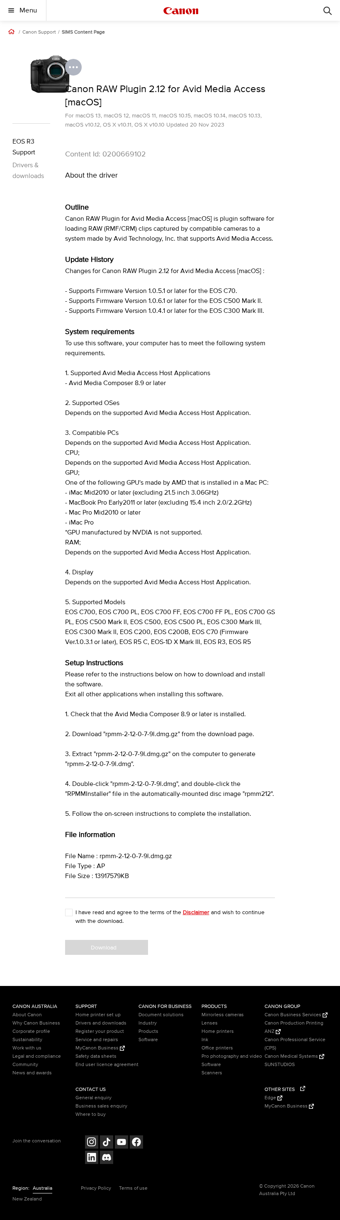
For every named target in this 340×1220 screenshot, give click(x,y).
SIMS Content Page (83, 32)
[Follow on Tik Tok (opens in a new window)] (106, 1143)
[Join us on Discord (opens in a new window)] (106, 1158)
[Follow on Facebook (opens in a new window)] (136, 1143)
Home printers (218, 1031)
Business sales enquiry (101, 1106)
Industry (147, 1023)
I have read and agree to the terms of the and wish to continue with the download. (170, 917)
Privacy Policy (96, 1188)
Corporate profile (31, 1031)
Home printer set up (98, 1015)
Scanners (212, 1073)
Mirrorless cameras (223, 1015)
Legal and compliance (36, 1056)
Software (148, 1040)
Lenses (210, 1023)
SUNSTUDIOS (280, 1064)
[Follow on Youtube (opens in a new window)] (121, 1143)
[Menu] (327, 10)
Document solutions (161, 1015)
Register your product (99, 1031)
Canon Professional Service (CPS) (295, 1044)
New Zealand (27, 1199)
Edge (271, 1098)
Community (25, 1064)
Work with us (26, 1048)
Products (148, 1031)
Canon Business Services (294, 1015)
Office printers (217, 1048)
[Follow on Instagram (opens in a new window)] (91, 1143)
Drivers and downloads (100, 1023)
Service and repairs (96, 1040)
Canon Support (39, 32)
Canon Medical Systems (292, 1056)
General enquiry (93, 1098)
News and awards (32, 1073)
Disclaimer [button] (196, 912)
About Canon (27, 1015)
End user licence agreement (106, 1064)
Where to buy (90, 1114)
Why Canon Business (36, 1023)
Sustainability (27, 1040)
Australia (42, 1188)
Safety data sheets (96, 1056)
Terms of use (133, 1188)
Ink (205, 1040)
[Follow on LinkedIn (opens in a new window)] (91, 1158)
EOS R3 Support (23, 146)
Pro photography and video (232, 1056)
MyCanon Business (97, 1048)
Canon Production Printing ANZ (294, 1027)
